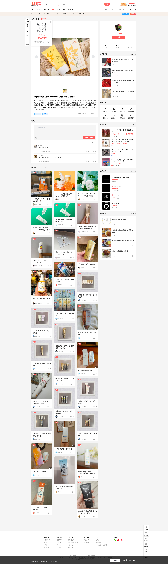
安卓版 (97, 540)
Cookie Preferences (129, 560)
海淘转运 (72, 13)
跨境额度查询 (131, 118)
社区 (32, 13)
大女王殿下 (40, 145)
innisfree (38, 114)
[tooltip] (41, 33)
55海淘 (36, 4)
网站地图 (46, 547)
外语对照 (122, 118)
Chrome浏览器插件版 (101, 545)
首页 (32, 19)
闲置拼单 (64, 13)
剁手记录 (55, 13)
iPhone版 (98, 542)
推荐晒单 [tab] (34, 167)
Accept (115, 560)
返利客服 (59, 545)
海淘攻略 (46, 13)
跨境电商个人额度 (73, 542)
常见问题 (59, 540)
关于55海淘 (47, 540)
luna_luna (40, 155)
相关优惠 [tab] (43, 167)
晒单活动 (81, 13)
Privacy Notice (53, 561)
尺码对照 (105, 111)
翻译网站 (105, 118)
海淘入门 (86, 540)
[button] (46, 4)
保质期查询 (114, 118)
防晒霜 (45, 114)
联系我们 (59, 542)
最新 (39, 13)
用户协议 (46, 545)
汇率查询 (122, 111)
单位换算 (114, 111)
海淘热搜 (86, 542)
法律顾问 (59, 547)
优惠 (38, 9)
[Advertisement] (118, 274)
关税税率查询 (131, 111)
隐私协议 (46, 542)
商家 (45, 9)
